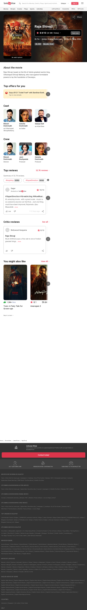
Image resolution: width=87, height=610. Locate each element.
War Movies (62, 546)
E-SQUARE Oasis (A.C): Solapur (75, 517)
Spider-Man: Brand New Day (8, 480)
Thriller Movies (33, 544)
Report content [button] (8, 315)
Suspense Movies (39, 551)
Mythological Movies (7, 553)
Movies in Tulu (73, 567)
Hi (23, 531)
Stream (12, 9)
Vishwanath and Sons (60, 478)
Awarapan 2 (24, 478)
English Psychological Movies (37, 587)
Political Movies (27, 549)
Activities (40, 9)
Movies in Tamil (50, 562)
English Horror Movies (63, 580)
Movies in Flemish (17, 564)
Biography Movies (69, 549)
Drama (50, 39)
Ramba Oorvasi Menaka (27, 533)
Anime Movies (71, 546)
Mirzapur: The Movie (47, 533)
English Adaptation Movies (21, 580)
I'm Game (4, 533)
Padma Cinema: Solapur (40, 520)
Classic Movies (50, 551)
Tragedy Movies (26, 553)
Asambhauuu (67, 533)
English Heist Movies (36, 580)
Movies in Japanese (6, 569)
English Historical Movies (53, 592)
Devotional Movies (6, 549)
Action (44, 39)
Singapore (10, 603)
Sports (32, 9)
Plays (26, 9)
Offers (73, 9)
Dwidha (17, 533)
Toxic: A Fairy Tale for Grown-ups (10, 478)
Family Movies (42, 544)
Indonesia (4, 603)
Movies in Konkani (31, 567)
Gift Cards (80, 9)
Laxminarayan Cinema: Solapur (9, 517)
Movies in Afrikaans (42, 567)
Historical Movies (60, 551)
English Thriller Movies (35, 589)
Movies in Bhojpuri (47, 569)
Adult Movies (4, 546)
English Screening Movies (23, 585)
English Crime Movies (76, 582)
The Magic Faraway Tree (8, 535)
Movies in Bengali (6, 564)
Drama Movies (23, 544)
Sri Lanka (17, 603)
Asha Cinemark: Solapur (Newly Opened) (55, 517)
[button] (38, 3)
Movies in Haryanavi (6, 571)
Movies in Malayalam (39, 562)
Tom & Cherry (53, 531)
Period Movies (63, 544)
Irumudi (70, 478)
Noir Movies (17, 553)
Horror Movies (44, 546)
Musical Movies (34, 546)
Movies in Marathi (69, 569)
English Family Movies (49, 582)
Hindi (51, 44)
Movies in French (42, 564)
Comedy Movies (17, 549)
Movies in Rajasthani (18, 567)
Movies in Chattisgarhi (30, 564)
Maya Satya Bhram (30, 531)
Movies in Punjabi (18, 571)
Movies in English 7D (34, 569)
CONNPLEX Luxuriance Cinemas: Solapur (31, 517)
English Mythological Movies (22, 594)
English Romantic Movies (53, 587)
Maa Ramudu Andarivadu (34, 535)
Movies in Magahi (66, 564)
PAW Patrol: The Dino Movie (25, 480)
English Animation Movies (52, 585)
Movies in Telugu (27, 562)
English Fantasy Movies (7, 587)
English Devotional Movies (34, 582)
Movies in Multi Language (21, 569)
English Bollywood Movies (50, 589)
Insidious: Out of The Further (36, 478)
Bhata (59, 531)
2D (36, 44)
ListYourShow (56, 9)
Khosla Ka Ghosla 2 (42, 531)
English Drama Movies (22, 589)
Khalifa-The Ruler (39, 480)
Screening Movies (38, 549)
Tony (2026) (65, 531)
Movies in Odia (63, 567)
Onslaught (38, 533)
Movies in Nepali (57, 569)
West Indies (24, 603)
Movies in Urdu (29, 571)
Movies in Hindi (5, 562)
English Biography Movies (67, 585)
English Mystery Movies (77, 580)
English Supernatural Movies (69, 592)
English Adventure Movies (24, 592)
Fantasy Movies (80, 549)
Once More (4, 531)
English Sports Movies (37, 585)
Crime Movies (14, 544)
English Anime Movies (19, 582)
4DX (39, 44)
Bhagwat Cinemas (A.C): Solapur (10, 522)
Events (19, 9)
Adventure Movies (52, 544)
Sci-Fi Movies (29, 551)
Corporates (65, 9)
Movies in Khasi (53, 567)
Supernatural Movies (72, 551)
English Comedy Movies (62, 582)
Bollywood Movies (19, 551)
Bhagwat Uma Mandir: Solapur (9, 520)
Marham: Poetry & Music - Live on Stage (40, 498)
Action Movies (5, 544)
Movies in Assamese (78, 564)
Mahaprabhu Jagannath (15, 531)
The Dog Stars (74, 531)
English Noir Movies (67, 587)
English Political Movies (7, 585)
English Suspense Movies (8, 592)
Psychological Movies (7, 551)
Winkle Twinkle (59, 533)
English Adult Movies (7, 580)
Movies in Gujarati (6, 567)
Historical (58, 39)
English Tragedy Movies (7, 589)
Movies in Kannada (16, 562)
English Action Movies (21, 587)
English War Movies (6, 582)
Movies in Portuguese (54, 564)
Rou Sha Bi (11, 533)
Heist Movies (25, 546)
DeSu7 (72, 489)
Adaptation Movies (15, 546)
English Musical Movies (49, 580)
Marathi (46, 44)
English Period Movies (7, 594)
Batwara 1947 (49, 478)
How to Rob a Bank (21, 535)
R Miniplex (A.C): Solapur (26, 520)
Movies (6, 9)
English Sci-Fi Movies (64, 589)
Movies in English (61, 562)
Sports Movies (48, 549)
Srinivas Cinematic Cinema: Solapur (59, 520)
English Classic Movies (38, 592)
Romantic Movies (73, 544)
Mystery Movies (53, 546)
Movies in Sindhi (72, 562)
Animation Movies (58, 549)
